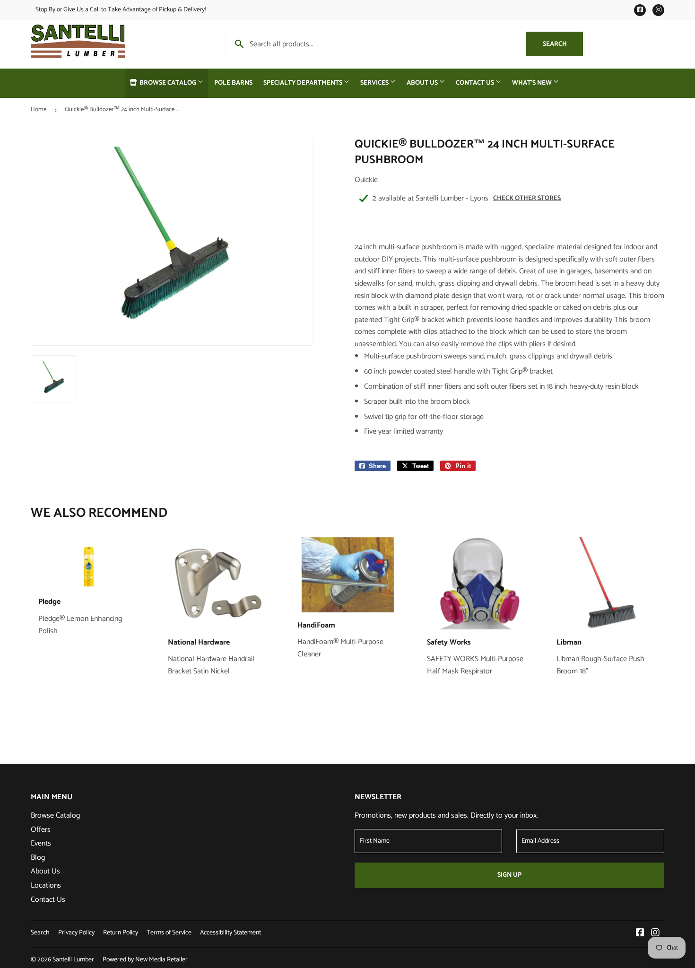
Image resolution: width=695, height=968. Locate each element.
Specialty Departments (303, 83)
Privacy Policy (76, 932)
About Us (423, 83)
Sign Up (509, 875)
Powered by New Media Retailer (145, 959)
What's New (532, 83)
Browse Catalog (168, 83)
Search (563, 44)
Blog (38, 857)
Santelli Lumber (73, 959)
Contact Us (475, 83)
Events (41, 843)
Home (38, 109)
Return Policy (120, 932)
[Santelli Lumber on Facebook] (640, 933)
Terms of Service (169, 932)
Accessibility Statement (230, 932)
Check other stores (527, 198)
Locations (46, 885)
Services (375, 83)
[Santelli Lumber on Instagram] (655, 933)
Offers (41, 829)
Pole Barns (233, 83)
